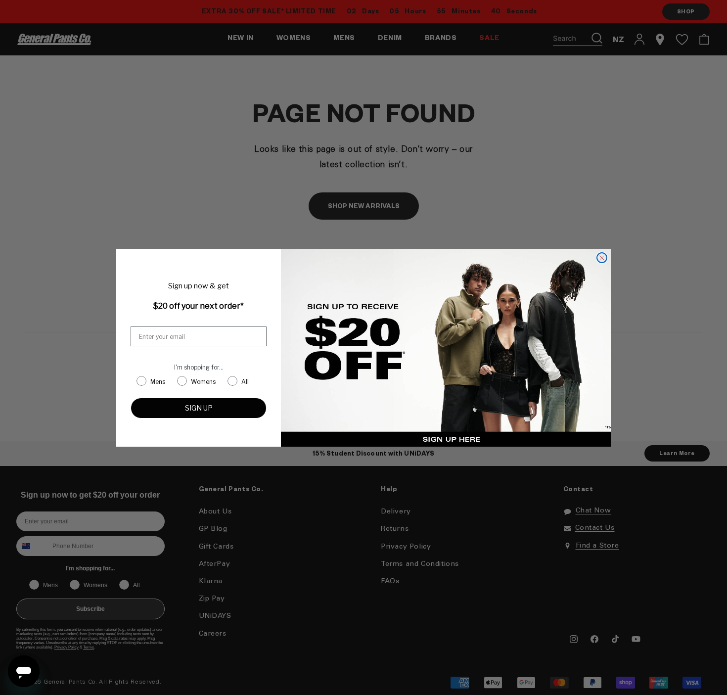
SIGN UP (199, 408)
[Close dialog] (602, 258)
